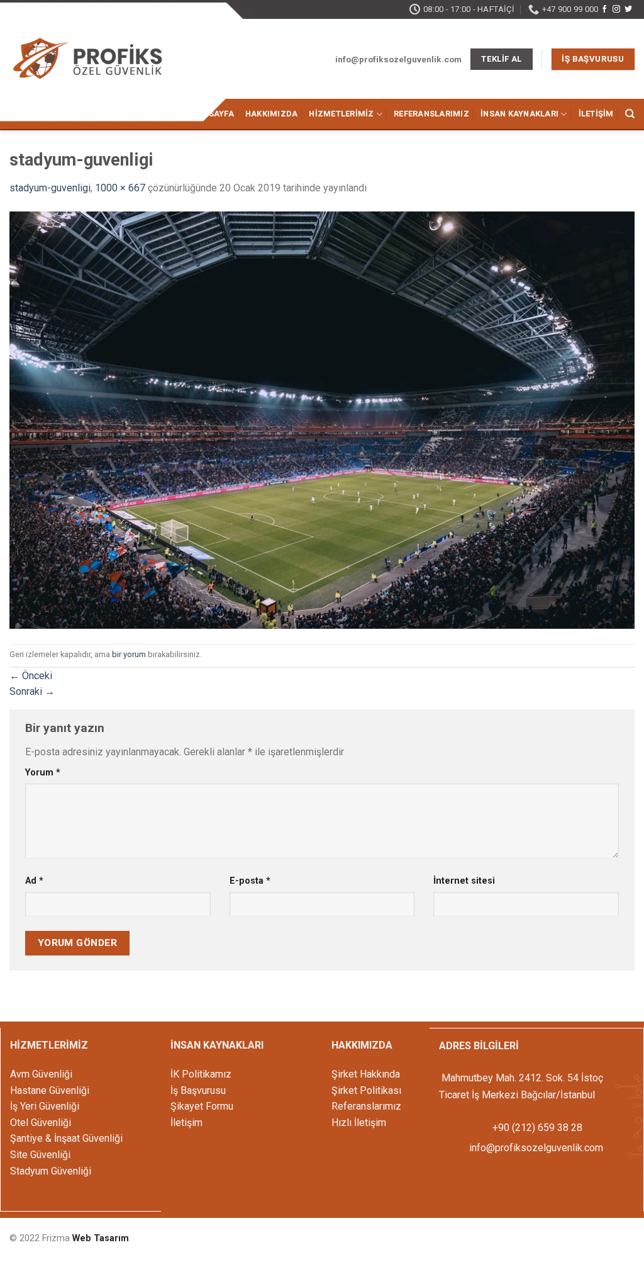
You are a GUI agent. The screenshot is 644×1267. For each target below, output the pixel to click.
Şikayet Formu (201, 1106)
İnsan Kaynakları (519, 113)
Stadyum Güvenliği (50, 1171)
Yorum (42, 772)
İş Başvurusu (198, 1090)
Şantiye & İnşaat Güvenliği (66, 1138)
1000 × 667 (120, 188)
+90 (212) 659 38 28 (536, 1128)
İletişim (596, 113)
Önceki (30, 676)
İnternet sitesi (464, 881)
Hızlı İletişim (358, 1123)
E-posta (250, 881)
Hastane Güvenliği (49, 1090)
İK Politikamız (200, 1074)
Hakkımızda (271, 113)
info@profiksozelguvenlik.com (536, 1148)
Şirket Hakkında (365, 1074)
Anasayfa (212, 113)
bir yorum (129, 654)
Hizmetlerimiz (341, 113)
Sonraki (32, 691)
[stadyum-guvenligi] (322, 419)
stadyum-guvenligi (50, 188)
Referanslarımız (431, 113)
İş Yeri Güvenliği (44, 1106)
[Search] (630, 114)
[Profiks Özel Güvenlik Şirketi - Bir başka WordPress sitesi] (88, 60)
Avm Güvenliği (41, 1074)
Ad (34, 881)
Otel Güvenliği (40, 1123)
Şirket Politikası (366, 1090)
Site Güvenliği (40, 1155)
